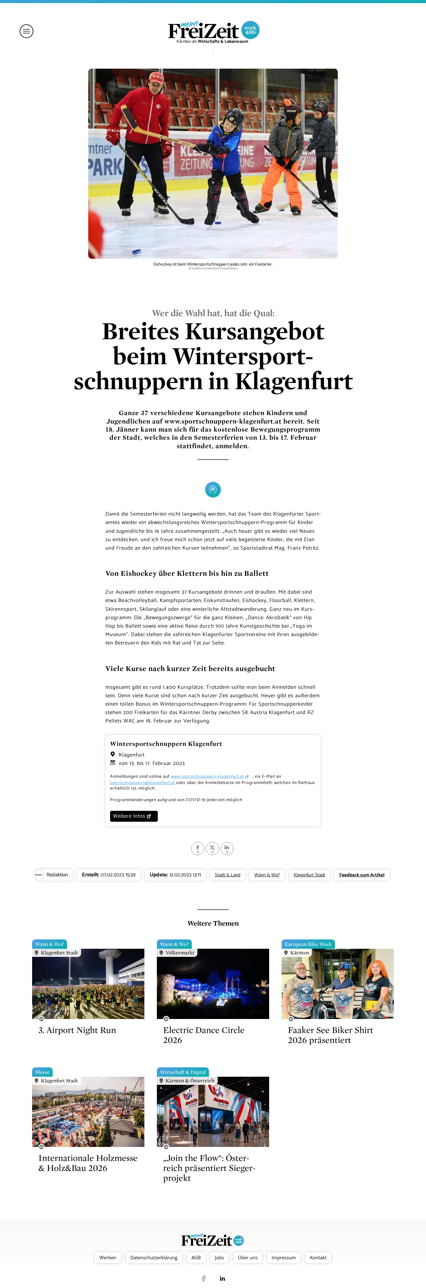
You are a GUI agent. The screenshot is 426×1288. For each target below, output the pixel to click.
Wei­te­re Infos (129, 816)
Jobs (219, 1257)
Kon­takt (318, 1257)
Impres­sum (284, 1257)
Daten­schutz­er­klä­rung (153, 1257)
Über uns (248, 1257)
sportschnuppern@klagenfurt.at (142, 782)
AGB (196, 1257)
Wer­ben (107, 1257)
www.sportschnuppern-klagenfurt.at (207, 776)
